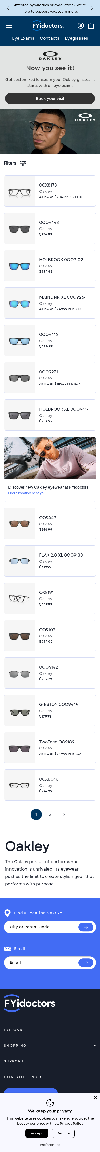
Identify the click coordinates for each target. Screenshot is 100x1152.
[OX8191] (19, 598)
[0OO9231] (19, 377)
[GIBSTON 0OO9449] (19, 710)
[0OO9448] (19, 228)
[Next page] (63, 814)
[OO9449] (19, 523)
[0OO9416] (19, 340)
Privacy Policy (71, 1123)
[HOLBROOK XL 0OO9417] (19, 415)
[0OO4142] (19, 673)
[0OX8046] (19, 785)
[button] (92, 8)
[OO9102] (19, 635)
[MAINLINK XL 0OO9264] (19, 303)
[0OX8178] (19, 191)
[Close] (95, 1097)
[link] (50, 98)
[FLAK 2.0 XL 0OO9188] (19, 561)
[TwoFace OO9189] (19, 747)
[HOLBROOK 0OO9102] (19, 265)
